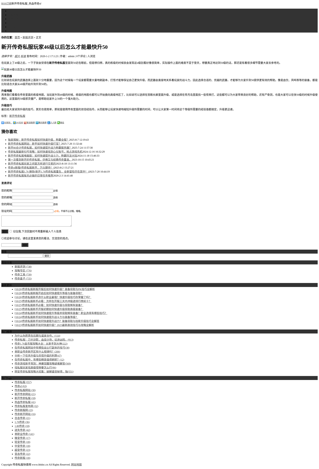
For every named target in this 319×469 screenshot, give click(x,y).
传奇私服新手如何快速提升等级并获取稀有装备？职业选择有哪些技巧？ (61, 313)
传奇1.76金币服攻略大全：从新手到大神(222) (41, 343)
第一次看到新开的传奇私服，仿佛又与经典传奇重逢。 (40, 159)
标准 (23, 56)
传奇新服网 (24, 410)
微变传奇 (22, 438)
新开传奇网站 (25, 394)
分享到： (8, 123)
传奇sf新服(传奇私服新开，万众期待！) (31, 167)
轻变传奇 (22, 442)
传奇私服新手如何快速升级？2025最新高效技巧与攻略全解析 (54, 325)
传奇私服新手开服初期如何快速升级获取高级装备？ (49, 309)
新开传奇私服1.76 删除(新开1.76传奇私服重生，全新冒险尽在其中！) (48, 171)
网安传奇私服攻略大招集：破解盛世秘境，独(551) (44, 371)
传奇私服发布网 (26, 406)
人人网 (53, 123)
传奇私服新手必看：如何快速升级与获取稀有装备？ (49, 305)
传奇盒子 (13, 26)
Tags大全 (13, 30)
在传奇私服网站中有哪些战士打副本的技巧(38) (42, 347)
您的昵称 (6, 190)
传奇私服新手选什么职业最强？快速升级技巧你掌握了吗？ (53, 297)
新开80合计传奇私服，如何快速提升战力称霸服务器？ (40, 147)
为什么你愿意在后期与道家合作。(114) (37, 335)
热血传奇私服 (25, 402)
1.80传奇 (22, 426)
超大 (17, 56)
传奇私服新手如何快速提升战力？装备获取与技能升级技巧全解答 (57, 321)
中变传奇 (22, 446)
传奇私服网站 (25, 390)
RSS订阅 (6, 3)
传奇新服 (22, 458)
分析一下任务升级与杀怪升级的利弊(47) (38, 355)
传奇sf (21, 386)
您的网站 (6, 204)
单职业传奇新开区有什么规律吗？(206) (37, 351)
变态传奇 (22, 454)
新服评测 (13, 14)
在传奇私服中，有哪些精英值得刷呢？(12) (39, 359)
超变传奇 (22, 450)
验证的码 (6, 211)
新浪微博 (31, 123)
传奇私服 (23, 382)
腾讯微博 (43, 123)
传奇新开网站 (25, 414)
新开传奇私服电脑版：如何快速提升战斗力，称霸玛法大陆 (42, 155)
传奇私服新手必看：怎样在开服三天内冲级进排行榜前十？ (53, 301)
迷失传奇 (22, 430)
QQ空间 (19, 123)
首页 (10, 10)
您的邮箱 (6, 197)
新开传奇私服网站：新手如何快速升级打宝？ (34, 143)
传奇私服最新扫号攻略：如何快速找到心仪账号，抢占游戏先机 (45, 151)
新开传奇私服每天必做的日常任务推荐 (30, 175)
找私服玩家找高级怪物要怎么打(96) (35, 367)
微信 (62, 123)
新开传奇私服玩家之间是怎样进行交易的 (32, 163)
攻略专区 (13, 18)
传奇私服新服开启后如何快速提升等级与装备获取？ (49, 293)
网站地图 (76, 464)
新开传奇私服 (17, 116)
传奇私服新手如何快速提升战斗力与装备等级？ (46, 317)
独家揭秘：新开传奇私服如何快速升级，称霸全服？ (38, 139)
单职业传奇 (24, 434)
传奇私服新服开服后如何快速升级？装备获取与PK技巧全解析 (55, 289)
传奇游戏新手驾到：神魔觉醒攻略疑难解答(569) (43, 363)
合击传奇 (22, 418)
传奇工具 (13, 22)
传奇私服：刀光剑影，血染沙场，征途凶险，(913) (44, 339)
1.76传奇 (22, 422)
